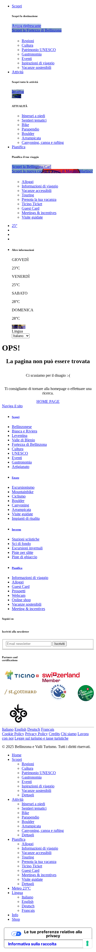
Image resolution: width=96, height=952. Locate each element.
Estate (15, 477)
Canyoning (20, 505)
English (20, 729)
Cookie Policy (13, 734)
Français (47, 729)
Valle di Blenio (23, 440)
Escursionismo (23, 487)
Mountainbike (22, 492)
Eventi (27, 58)
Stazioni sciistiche (25, 539)
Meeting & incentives (28, 609)
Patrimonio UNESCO (39, 50)
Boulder (28, 133)
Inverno (16, 529)
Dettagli (28, 795)
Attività (17, 72)
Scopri (17, 6)
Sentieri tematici (34, 120)
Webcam (18, 595)
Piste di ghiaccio (24, 557)
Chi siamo (69, 734)
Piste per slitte (22, 552)
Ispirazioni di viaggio (38, 63)
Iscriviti (59, 644)
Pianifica (18, 147)
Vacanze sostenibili (36, 67)
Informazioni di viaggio (40, 186)
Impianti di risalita (26, 518)
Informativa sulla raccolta (32, 943)
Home (16, 755)
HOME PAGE (48, 401)
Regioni (28, 41)
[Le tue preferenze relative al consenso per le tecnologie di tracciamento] (87, 943)
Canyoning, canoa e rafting (43, 142)
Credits (54, 734)
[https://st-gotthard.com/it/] (20, 700)
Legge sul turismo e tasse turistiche (41, 738)
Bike (25, 125)
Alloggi (27, 182)
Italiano (8, 729)
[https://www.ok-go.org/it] (18, 725)
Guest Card (30, 208)
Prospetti (18, 591)
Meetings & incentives (39, 213)
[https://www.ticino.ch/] (21, 681)
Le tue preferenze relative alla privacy (53, 933)
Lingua (17, 331)
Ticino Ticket (32, 204)
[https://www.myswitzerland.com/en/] (61, 681)
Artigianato (20, 467)
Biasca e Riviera (24, 431)
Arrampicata (31, 138)
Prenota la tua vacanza (39, 199)
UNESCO (20, 453)
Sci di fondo (21, 543)
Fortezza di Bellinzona (29, 444)
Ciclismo (19, 496)
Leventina (19, 435)
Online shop (21, 600)
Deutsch (33, 729)
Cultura (27, 45)
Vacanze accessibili (36, 190)
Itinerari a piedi (33, 116)
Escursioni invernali (27, 548)
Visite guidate (32, 217)
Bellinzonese (22, 427)
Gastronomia (32, 54)
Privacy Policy (36, 734)
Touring (28, 195)
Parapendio (30, 129)
